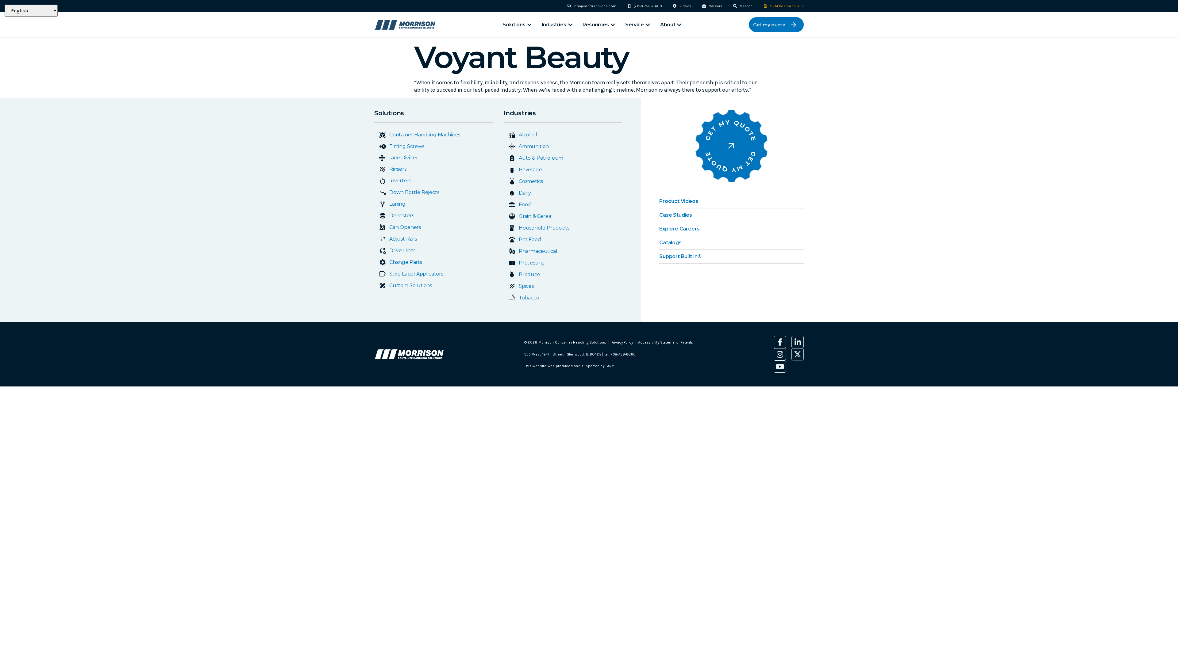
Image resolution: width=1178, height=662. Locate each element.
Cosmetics (531, 181)
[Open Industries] (570, 25)
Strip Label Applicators (416, 274)
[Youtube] (780, 366)
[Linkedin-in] (797, 342)
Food (525, 204)
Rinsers (397, 169)
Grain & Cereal (535, 216)
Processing (532, 263)
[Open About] (679, 25)
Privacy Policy (622, 342)
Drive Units (402, 250)
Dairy (525, 193)
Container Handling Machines (424, 135)
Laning (397, 204)
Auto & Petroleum (541, 158)
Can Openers (405, 227)
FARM (610, 366)
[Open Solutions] (529, 25)
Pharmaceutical (538, 251)
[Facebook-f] (780, 342)
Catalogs (670, 242)
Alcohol (528, 135)
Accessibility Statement (658, 342)
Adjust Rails (403, 239)
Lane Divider (403, 158)
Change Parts (405, 262)
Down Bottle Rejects (414, 192)
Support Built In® (680, 256)
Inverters (400, 181)
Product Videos (678, 201)
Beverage (530, 170)
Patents (686, 342)
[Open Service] (647, 25)
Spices (526, 286)
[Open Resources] (612, 25)
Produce (529, 274)
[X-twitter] (797, 354)
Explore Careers (679, 229)
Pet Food (530, 239)
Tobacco (529, 298)
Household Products (544, 228)
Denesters (401, 216)
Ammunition (534, 146)
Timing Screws (406, 146)
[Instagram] (780, 354)
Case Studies (675, 215)
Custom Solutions (410, 285)
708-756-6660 (623, 354)
